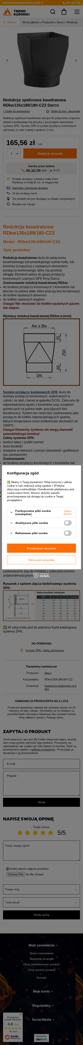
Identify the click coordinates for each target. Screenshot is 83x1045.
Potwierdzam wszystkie (41, 548)
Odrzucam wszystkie (41, 559)
